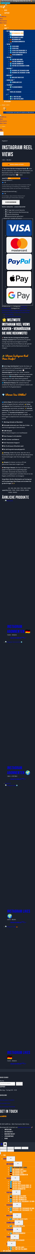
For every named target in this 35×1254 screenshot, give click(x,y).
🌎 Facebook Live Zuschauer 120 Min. (20, 73)
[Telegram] (1, 7)
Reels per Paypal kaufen (22, 312)
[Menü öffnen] (2, 133)
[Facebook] (1, 1116)
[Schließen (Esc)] (24, 1148)
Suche (2, 1081)
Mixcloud (10, 1216)
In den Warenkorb (10, 202)
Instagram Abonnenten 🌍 (18, 770)
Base (5, 10)
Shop (5, 1159)
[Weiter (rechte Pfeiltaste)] (10, 1150)
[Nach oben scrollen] (1, 1144)
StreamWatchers (5, 1103)
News (6, 1138)
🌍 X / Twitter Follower (16, 99)
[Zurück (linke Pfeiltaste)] (3, 1150)
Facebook (10, 1205)
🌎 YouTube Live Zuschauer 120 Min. (19, 66)
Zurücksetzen (24, 178)
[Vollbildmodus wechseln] (10, 1148)
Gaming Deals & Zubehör (7, 1100)
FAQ (5, 25)
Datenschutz (9, 1132)
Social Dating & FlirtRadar (7, 1106)
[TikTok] (4, 7)
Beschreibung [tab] (9, 314)
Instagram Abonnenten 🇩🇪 (18, 629)
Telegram (10, 1230)
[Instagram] (5, 1116)
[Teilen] (17, 1148)
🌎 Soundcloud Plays (16, 82)
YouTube (9, 1192)
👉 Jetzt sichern (5, 3)
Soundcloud (11, 1223)
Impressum (8, 1130)
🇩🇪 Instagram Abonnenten (17, 42)
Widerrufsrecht (10, 1134)
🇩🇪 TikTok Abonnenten (16, 55)
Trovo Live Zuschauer (15, 92)
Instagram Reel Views (19, 310)
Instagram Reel (6, 308)
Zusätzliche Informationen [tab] (13, 316)
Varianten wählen (15, 638)
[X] (3, 1116)
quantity (5, 178)
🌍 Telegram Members (16, 87)
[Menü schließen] (0, 1153)
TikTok (9, 1178)
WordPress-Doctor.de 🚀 (25, 1127)
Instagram (24, 306)
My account (7, 102)
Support (7, 13)
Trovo (8, 1237)
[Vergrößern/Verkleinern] (3, 1148)
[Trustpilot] (6, 7)
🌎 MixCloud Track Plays (17, 78)
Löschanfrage (9, 1136)
